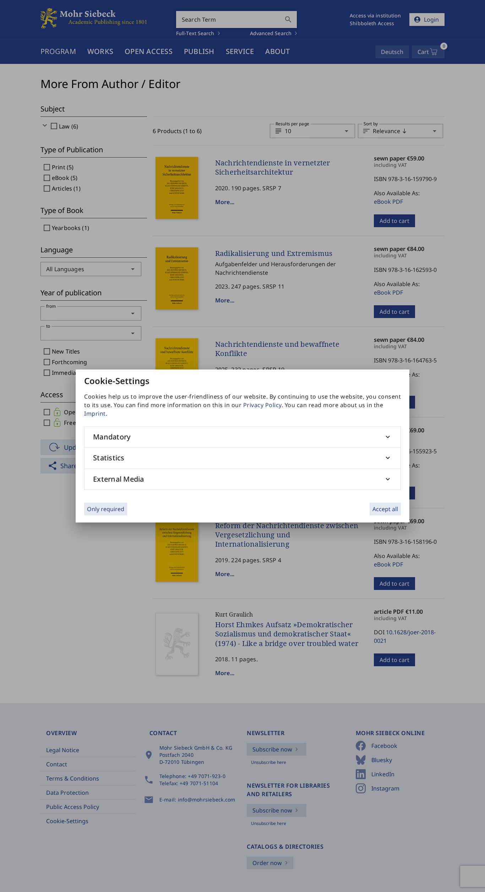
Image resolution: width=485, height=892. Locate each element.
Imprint (95, 413)
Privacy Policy (262, 405)
